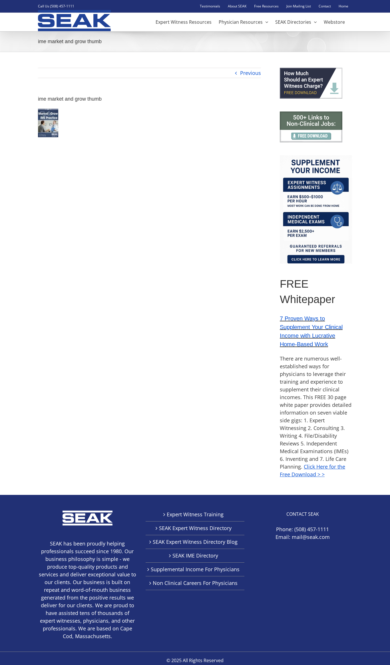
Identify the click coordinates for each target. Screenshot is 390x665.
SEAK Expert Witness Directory (195, 528)
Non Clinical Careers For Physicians (195, 583)
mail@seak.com (311, 536)
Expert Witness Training (195, 514)
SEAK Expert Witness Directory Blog (195, 541)
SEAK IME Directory (195, 555)
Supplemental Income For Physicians (195, 569)
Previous (250, 72)
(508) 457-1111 (311, 529)
